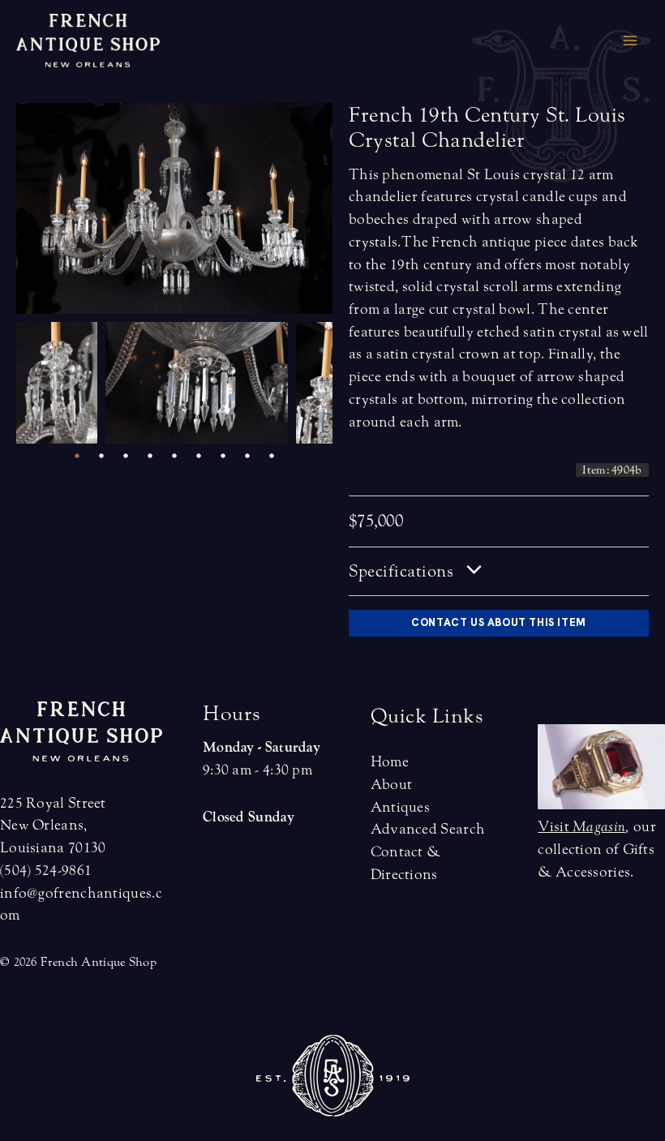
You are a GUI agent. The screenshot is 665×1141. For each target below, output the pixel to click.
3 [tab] (126, 456)
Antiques (400, 807)
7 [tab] (223, 456)
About (392, 784)
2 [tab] (101, 456)
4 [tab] (150, 456)
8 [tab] (247, 456)
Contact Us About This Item (498, 622)
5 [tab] (174, 456)
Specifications (403, 571)
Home (390, 761)
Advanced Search (428, 829)
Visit (581, 826)
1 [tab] (77, 456)
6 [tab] (199, 456)
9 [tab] (272, 456)
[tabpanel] (60, 383)
